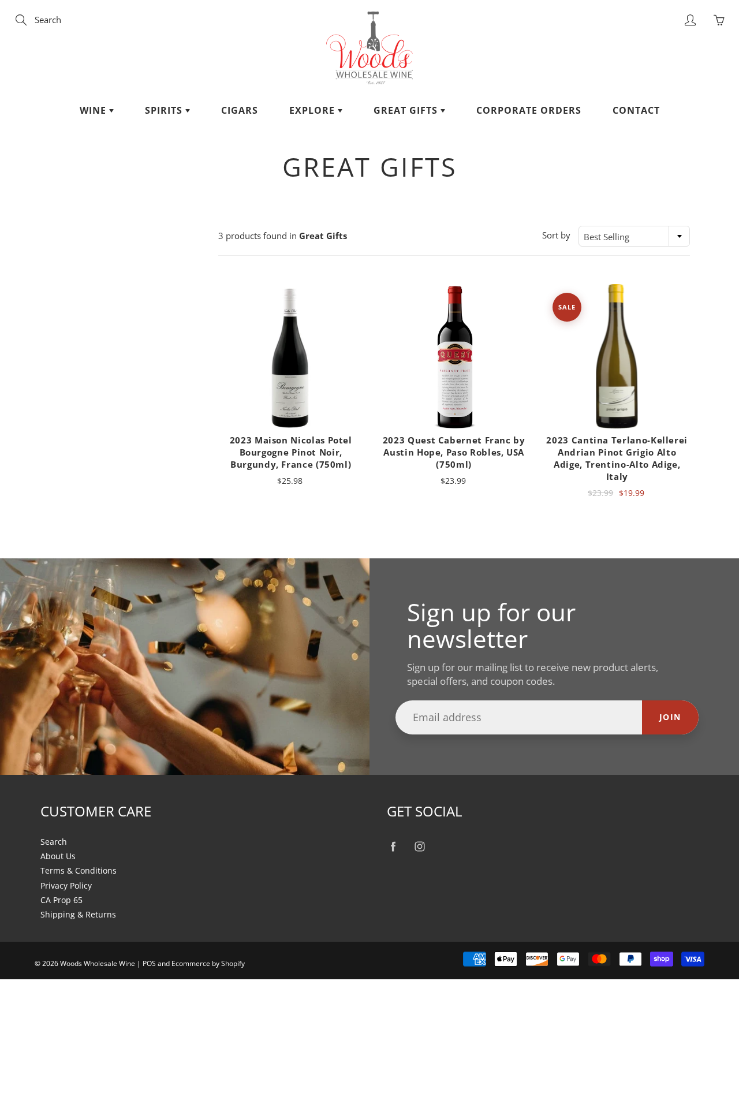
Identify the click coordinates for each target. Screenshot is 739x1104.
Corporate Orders (528, 110)
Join (670, 716)
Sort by (556, 235)
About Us (58, 856)
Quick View (291, 356)
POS (149, 963)
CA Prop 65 (61, 900)
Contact (636, 110)
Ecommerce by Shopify (208, 963)
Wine (94, 110)
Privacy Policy (66, 886)
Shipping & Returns (78, 914)
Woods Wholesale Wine (97, 963)
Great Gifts (407, 110)
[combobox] (634, 236)
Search (53, 842)
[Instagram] (419, 847)
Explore (313, 110)
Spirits (165, 110)
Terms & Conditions (78, 871)
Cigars (239, 110)
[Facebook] (393, 847)
